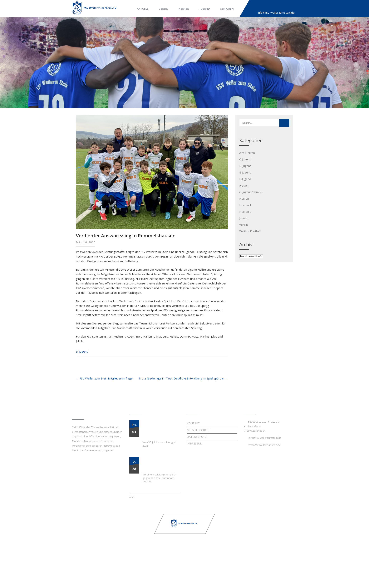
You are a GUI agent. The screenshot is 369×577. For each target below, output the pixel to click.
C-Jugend (245, 159)
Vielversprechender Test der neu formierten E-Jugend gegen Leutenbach (160, 463)
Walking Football (250, 231)
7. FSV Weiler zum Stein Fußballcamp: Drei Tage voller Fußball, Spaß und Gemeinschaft (158, 429)
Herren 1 (245, 205)
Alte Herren (247, 153)
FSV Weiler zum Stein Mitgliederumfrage (104, 378)
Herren (184, 8)
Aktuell (142, 8)
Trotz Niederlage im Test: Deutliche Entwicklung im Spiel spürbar (183, 378)
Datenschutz (197, 437)
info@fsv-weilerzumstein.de (276, 12)
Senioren (227, 8)
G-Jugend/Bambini (251, 192)
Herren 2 (245, 211)
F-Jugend (245, 179)
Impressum (195, 443)
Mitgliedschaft (198, 430)
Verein (163, 8)
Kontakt (193, 423)
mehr (132, 497)
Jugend (204, 8)
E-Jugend (245, 172)
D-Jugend (82, 351)
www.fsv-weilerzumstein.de (264, 445)
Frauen (243, 185)
